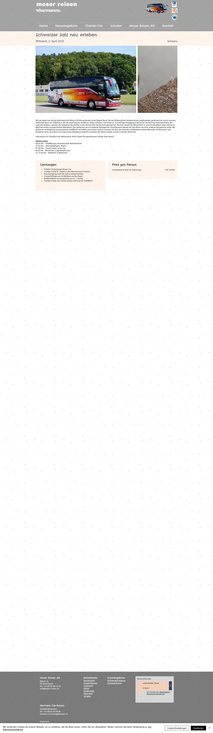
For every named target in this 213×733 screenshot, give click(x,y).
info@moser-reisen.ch (49, 311)
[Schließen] (209, 728)
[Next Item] (172, 79)
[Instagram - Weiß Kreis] (169, 350)
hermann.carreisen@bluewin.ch (54, 337)
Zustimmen (198, 728)
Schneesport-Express (116, 303)
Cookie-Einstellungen (177, 728)
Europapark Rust (114, 306)
